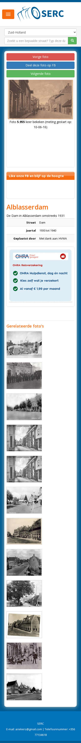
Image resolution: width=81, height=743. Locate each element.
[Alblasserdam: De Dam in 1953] (24, 406)
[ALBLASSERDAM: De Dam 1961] (24, 624)
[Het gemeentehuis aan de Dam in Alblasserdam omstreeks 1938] (24, 438)
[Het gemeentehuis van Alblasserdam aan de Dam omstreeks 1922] (24, 469)
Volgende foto (41, 74)
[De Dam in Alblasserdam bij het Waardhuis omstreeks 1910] (24, 593)
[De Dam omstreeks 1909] (24, 655)
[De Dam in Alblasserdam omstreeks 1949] (24, 531)
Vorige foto (40, 57)
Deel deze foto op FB (40, 65)
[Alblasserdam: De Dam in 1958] (24, 687)
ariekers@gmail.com (28, 729)
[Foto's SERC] (40, 13)
